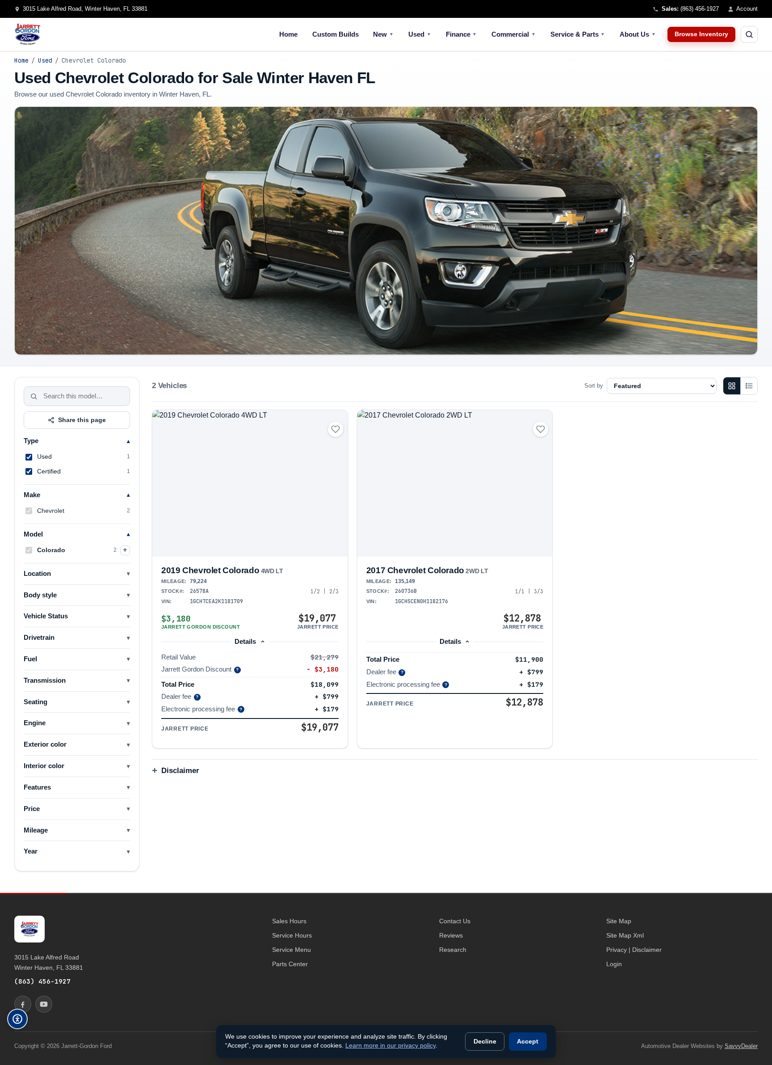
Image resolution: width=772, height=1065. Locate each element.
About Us (638, 34)
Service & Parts (577, 34)
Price (32, 808)
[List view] (748, 385)
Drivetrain (39, 637)
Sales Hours (289, 921)
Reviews (451, 935)
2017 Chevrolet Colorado (427, 570)
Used (419, 34)
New (383, 34)
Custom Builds (335, 34)
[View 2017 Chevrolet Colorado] (455, 483)
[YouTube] (43, 1004)
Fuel (30, 659)
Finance (461, 34)
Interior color (44, 765)
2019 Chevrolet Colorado (222, 570)
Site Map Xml (625, 935)
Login (614, 964)
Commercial (513, 34)
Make (32, 495)
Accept (527, 1041)
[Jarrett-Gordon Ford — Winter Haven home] (27, 34)
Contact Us (454, 921)
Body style (40, 595)
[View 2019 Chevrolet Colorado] (250, 483)
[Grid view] (731, 385)
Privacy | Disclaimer (634, 949)
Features (37, 787)
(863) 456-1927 (42, 981)
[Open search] (749, 34)
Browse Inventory (701, 34)
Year (31, 851)
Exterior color (45, 744)
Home (288, 34)
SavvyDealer (741, 1046)
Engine (35, 723)
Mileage (36, 830)
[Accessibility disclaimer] (17, 1019)
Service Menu (291, 949)
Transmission (45, 680)
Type (31, 440)
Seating (35, 702)
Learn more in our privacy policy (390, 1045)
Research (452, 949)
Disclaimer (180, 770)
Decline (485, 1041)
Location (37, 573)
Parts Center (290, 964)
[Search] (34, 396)
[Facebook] (22, 1004)
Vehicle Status (46, 616)
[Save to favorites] (335, 429)
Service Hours (292, 935)
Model (33, 534)
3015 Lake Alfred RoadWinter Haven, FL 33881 (48, 962)
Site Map (618, 921)
